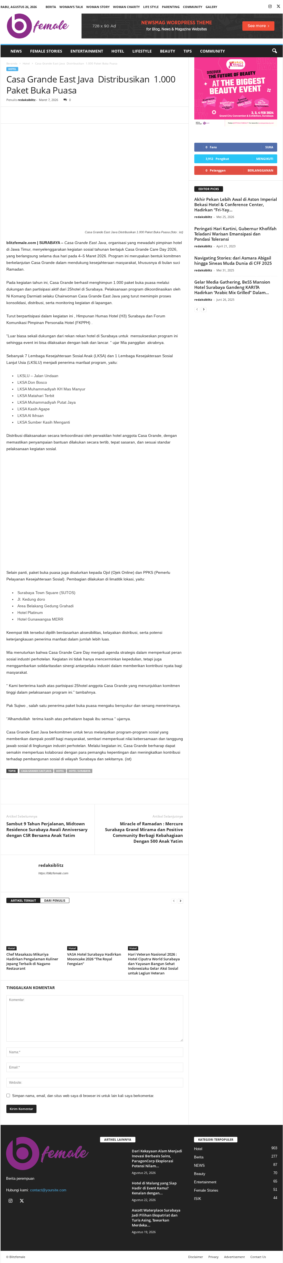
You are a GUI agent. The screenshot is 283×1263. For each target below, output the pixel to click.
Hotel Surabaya (79, 771)
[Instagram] (270, 7)
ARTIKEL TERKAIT (23, 900)
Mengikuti (264, 159)
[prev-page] (174, 901)
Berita (51, 7)
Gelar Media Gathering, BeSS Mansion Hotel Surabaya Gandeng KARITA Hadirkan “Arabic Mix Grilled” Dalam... (232, 287)
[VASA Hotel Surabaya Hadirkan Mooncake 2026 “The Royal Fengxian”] (94, 929)
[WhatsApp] (37, 115)
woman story (98, 7)
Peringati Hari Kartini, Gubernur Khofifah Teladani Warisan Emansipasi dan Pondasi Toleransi (235, 234)
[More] (63, 115)
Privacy (213, 1257)
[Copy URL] (50, 115)
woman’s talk (71, 7)
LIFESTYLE (142, 51)
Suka (269, 147)
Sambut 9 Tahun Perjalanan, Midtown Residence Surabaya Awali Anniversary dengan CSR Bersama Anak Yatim (47, 829)
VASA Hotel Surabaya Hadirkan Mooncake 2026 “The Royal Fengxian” (94, 959)
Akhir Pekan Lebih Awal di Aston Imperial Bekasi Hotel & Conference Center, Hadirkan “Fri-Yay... (235, 204)
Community (212, 51)
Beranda (11, 63)
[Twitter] (278, 7)
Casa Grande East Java (36, 771)
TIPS (188, 51)
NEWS (16, 51)
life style (151, 7)
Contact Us (258, 1257)
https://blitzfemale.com (53, 873)
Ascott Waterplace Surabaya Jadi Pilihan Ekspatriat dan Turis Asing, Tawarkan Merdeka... (156, 1218)
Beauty (167, 51)
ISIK (197, 1199)
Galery (211, 7)
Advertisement (234, 1257)
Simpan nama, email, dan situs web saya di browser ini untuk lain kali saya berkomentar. (83, 1096)
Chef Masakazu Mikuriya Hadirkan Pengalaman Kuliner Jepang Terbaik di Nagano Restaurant (32, 961)
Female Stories (46, 51)
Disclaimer (195, 1257)
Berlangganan (260, 170)
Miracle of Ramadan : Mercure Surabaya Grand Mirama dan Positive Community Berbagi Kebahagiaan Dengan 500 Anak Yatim (144, 832)
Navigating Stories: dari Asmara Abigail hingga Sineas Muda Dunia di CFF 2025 (233, 260)
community (192, 7)
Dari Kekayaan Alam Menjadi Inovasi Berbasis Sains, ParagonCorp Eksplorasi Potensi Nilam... (157, 1158)
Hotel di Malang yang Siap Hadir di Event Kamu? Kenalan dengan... (154, 1188)
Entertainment (86, 51)
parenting (171, 7)
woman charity (126, 7)
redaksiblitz (26, 100)
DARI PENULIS (54, 900)
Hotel (117, 51)
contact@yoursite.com (48, 1190)
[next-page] (180, 901)
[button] (274, 51)
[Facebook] (11, 115)
